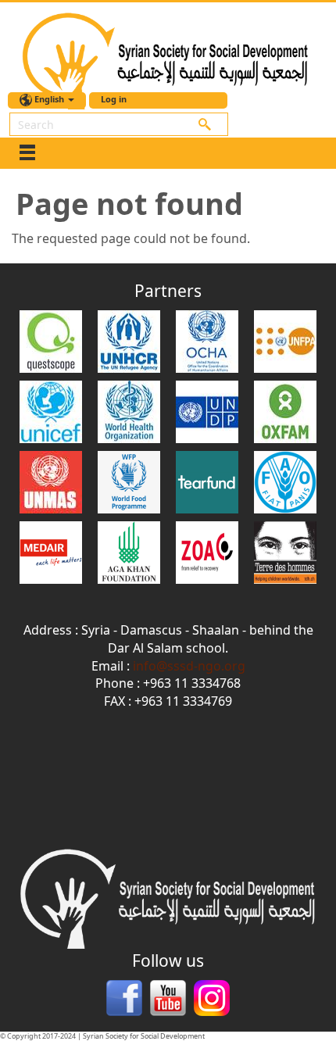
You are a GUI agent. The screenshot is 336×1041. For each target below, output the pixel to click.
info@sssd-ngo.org (189, 665)
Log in (114, 99)
